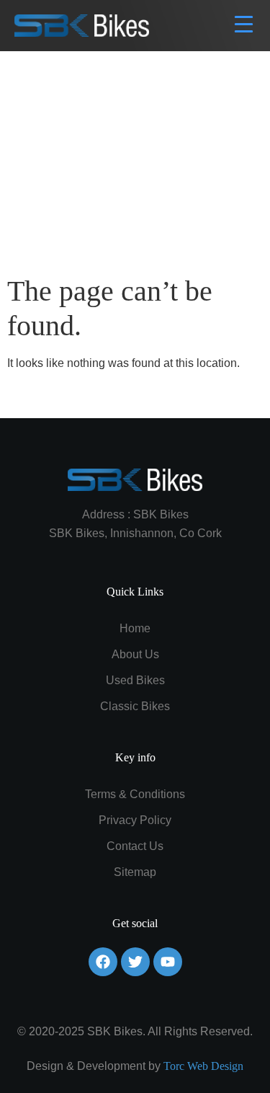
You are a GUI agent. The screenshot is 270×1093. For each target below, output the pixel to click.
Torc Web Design (203, 1066)
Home (135, 628)
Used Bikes (135, 680)
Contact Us (135, 846)
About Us (135, 654)
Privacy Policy (135, 820)
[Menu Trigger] (243, 24)
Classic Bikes (135, 706)
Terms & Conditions (135, 794)
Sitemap (135, 872)
